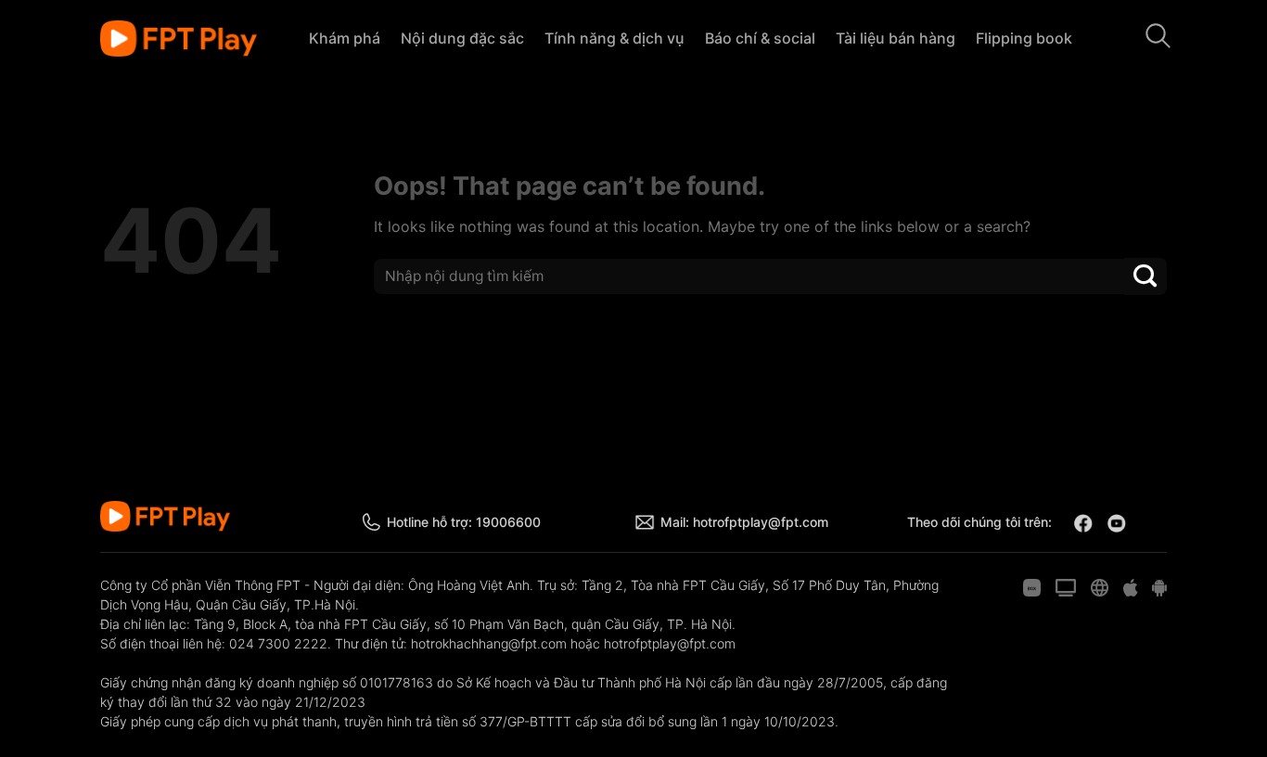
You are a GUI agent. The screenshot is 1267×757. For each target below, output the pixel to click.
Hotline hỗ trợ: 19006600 (464, 522)
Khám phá (344, 38)
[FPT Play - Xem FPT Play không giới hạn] (178, 39)
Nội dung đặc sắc (462, 38)
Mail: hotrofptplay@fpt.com (744, 522)
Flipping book (1024, 38)
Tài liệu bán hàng (895, 38)
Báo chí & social (760, 38)
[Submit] (1145, 276)
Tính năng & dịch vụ (614, 38)
